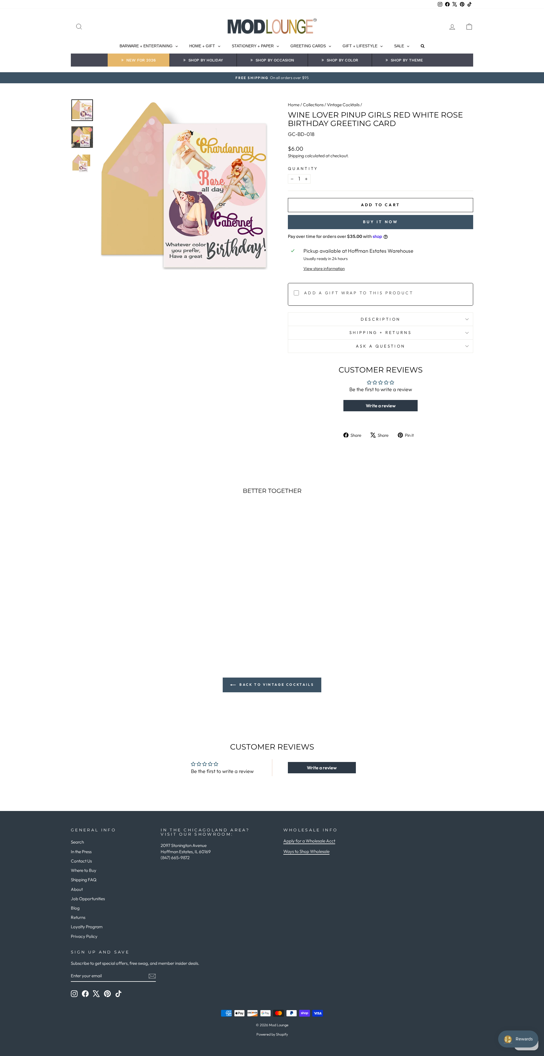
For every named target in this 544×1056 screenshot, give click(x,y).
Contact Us (81, 861)
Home (293, 104)
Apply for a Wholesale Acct (309, 841)
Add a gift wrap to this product (358, 292)
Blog (75, 908)
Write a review (381, 405)
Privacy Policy (84, 936)
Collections (313, 104)
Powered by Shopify (272, 1034)
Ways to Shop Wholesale (306, 851)
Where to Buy (83, 870)
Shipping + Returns (380, 332)
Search (77, 842)
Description (381, 319)
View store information (324, 268)
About (77, 889)
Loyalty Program (87, 926)
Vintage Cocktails (343, 104)
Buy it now (380, 221)
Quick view (119, 598)
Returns (78, 917)
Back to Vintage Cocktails (276, 684)
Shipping (296, 155)
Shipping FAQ (83, 879)
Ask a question (380, 346)
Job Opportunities (88, 898)
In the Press (81, 851)
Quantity (303, 168)
